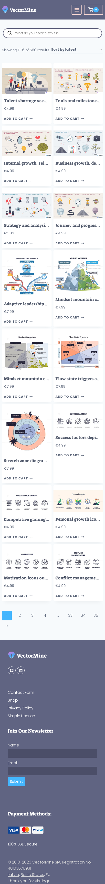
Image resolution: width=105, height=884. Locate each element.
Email (13, 763)
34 (83, 615)
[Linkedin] (21, 670)
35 (96, 615)
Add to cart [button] (16, 119)
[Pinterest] (12, 670)
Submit (16, 781)
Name (13, 745)
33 (70, 615)
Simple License (21, 716)
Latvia (13, 874)
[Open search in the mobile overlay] (52, 33)
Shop (13, 700)
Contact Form (21, 692)
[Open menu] (77, 10)
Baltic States (32, 874)
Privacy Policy (20, 708)
